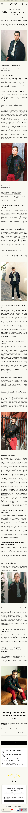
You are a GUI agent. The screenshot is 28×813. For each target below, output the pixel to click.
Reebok (25, 533)
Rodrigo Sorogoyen (5, 493)
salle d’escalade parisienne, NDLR (9, 239)
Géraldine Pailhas (5, 195)
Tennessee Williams (15, 254)
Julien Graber (14, 355)
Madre (18, 195)
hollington (16, 623)
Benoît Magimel (17, 193)
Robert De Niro (4, 313)
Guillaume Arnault (12, 68)
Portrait (10, 9)
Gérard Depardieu (8, 193)
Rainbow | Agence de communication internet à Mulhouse (14, 809)
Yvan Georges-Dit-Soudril (7, 349)
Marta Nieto (4, 494)
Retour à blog (15, 742)
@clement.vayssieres (21, 728)
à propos (4, 784)
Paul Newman (4, 134)
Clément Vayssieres (10, 728)
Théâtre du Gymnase (8, 129)
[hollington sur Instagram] (12, 781)
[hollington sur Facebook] (15, 781)
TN (19, 533)
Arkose (23, 237)
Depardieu (24, 310)
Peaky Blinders (12, 660)
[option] (14, 0)
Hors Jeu (9, 360)
